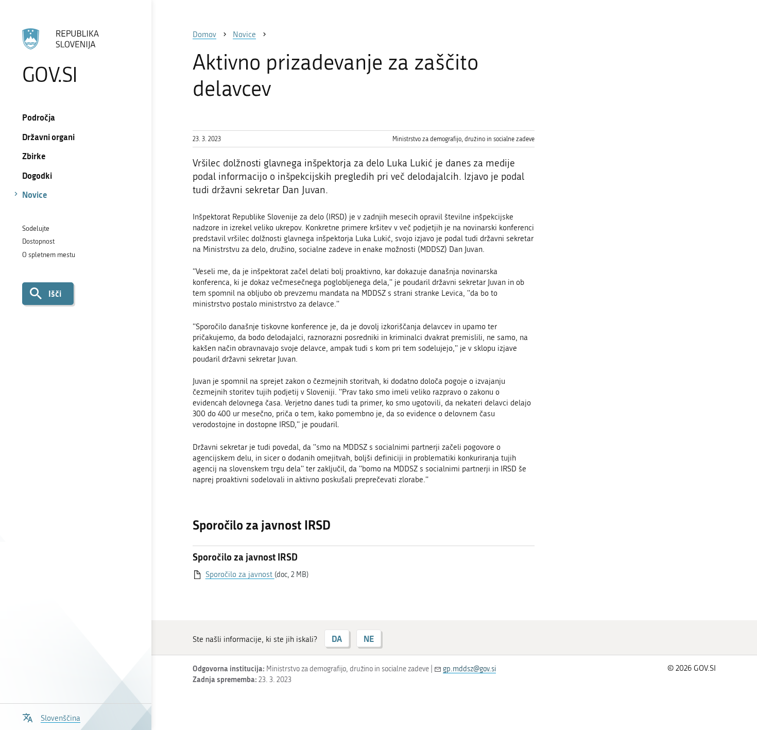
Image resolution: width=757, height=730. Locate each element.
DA (337, 638)
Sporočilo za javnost (239, 574)
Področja (38, 117)
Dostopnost (38, 241)
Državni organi (48, 137)
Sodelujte (35, 228)
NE (369, 638)
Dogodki (37, 175)
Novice (34, 194)
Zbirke (34, 156)
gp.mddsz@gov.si (469, 669)
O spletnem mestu (48, 255)
